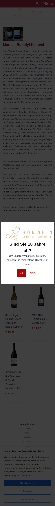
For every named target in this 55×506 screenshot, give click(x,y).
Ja (21, 273)
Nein (32, 273)
